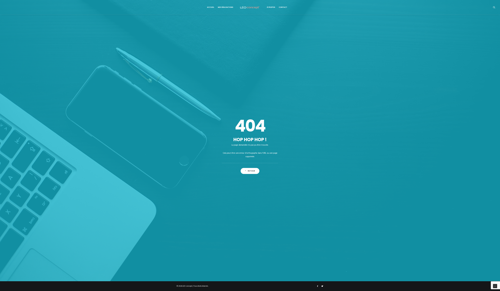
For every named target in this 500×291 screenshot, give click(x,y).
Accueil (210, 7)
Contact (283, 7)
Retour (251, 171)
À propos (271, 7)
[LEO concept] (250, 7)
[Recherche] (494, 7)
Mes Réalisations (225, 7)
